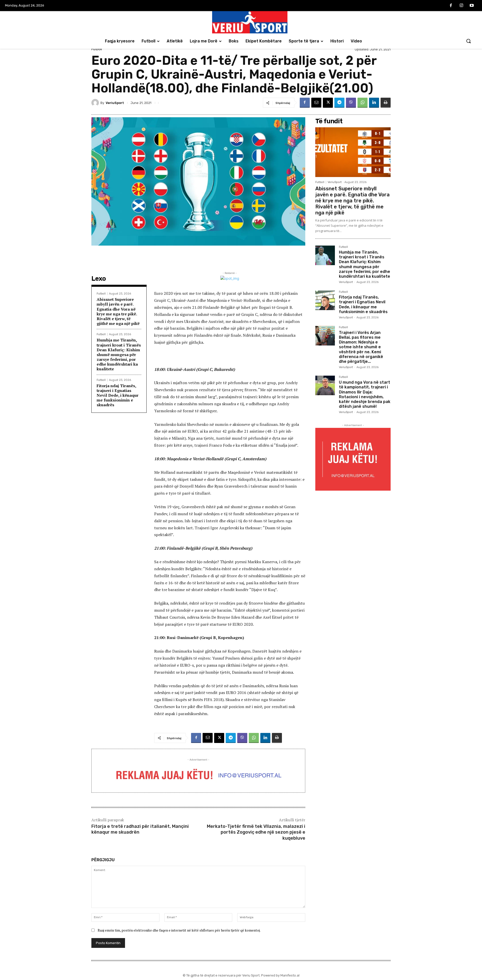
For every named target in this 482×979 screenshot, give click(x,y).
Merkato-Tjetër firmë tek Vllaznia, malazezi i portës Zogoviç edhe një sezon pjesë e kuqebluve (256, 832)
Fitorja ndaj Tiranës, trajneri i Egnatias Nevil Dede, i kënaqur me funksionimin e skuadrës (118, 395)
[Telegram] (339, 103)
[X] (328, 103)
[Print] (386, 103)
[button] (468, 40)
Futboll (96, 49)
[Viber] (351, 103)
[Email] (316, 103)
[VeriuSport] (95, 102)
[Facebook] (451, 6)
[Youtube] (471, 6)
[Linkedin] (374, 103)
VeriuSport (115, 102)
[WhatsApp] (362, 103)
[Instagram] (461, 6)
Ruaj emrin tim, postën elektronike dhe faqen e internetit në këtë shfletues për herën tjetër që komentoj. (179, 930)
